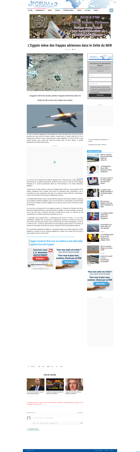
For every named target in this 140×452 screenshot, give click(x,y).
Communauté (39, 10)
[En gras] (34, 423)
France (57, 10)
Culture (87, 10)
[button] (111, 10)
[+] (56, 423)
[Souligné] (38, 423)
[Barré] (40, 423)
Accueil (30, 10)
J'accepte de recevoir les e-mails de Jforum (99, 87)
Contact (111, 450)
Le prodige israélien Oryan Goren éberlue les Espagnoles (106, 215)
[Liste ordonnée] (43, 423)
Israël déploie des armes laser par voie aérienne (106, 226)
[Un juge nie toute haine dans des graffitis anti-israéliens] (74, 384)
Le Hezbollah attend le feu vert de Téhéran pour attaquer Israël (106, 237)
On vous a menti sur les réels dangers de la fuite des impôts (106, 180)
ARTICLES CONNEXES (35, 375)
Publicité (106, 450)
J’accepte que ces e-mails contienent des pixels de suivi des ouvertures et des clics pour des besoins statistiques (100, 91)
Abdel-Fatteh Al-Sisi (45, 236)
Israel (50, 10)
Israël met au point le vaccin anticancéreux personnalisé (106, 258)
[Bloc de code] (49, 423)
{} (54, 423)
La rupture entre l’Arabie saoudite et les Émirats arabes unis (106, 192)
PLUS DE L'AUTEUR (50, 375)
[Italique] (36, 423)
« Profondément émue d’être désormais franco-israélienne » (106, 169)
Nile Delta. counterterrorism (63, 236)
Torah (79, 10)
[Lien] (52, 423)
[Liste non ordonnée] (45, 423)
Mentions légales (99, 450)
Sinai (73, 236)
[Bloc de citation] (47, 423)
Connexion (80, 412)
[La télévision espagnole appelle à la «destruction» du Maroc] (55, 384)
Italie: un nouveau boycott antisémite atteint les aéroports (106, 157)
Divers (96, 10)
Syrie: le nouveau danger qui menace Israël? (106, 248)
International (68, 10)
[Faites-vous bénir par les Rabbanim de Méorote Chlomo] (70, 26)
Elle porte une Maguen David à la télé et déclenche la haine (106, 204)
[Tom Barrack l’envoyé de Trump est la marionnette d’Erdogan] (35, 384)
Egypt (53, 236)
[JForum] (70, 4)
